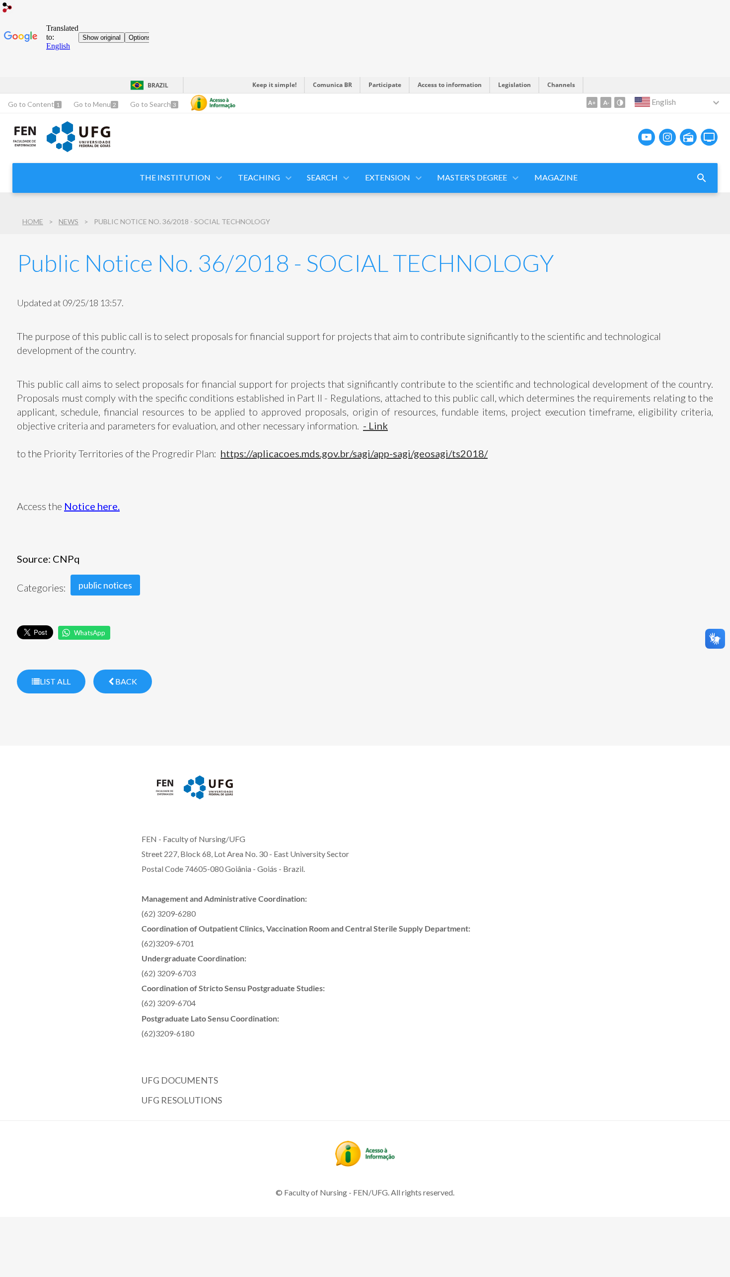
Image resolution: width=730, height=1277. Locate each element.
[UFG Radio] (688, 137)
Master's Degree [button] (472, 177)
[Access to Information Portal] (365, 1163)
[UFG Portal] (78, 148)
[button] (259, 178)
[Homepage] (24, 144)
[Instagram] (667, 137)
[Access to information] (213, 102)
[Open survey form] (702, 178)
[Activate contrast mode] (619, 102)
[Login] (7, 8)
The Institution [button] (175, 177)
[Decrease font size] (605, 102)
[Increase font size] (591, 102)
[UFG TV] (709, 137)
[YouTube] (646, 137)
